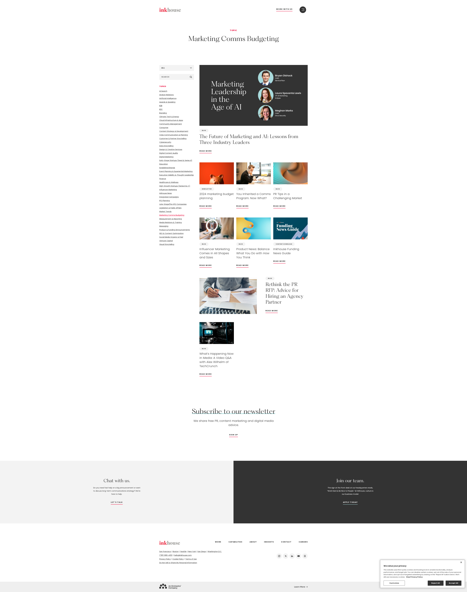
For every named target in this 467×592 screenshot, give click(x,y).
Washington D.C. (215, 551)
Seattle (183, 551)
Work (218, 542)
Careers (303, 542)
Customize (394, 583)
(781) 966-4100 (165, 555)
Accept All (453, 583)
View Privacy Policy (414, 577)
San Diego (202, 551)
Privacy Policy (165, 559)
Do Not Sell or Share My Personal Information (178, 562)
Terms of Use (191, 559)
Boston (176, 551)
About (253, 542)
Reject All (435, 583)
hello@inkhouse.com (183, 555)
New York (192, 551)
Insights (269, 542)
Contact (286, 542)
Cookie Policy (178, 559)
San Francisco (165, 551)
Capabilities (235, 542)
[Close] (461, 562)
